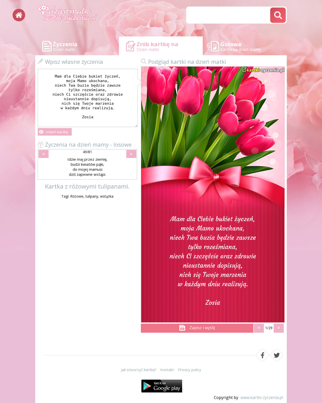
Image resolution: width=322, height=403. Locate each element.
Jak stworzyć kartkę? (138, 369)
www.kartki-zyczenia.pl (261, 397)
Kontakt (167, 369)
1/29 (268, 327)
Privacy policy (189, 369)
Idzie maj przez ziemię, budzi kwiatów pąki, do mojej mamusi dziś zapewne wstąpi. (87, 167)
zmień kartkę (57, 131)
